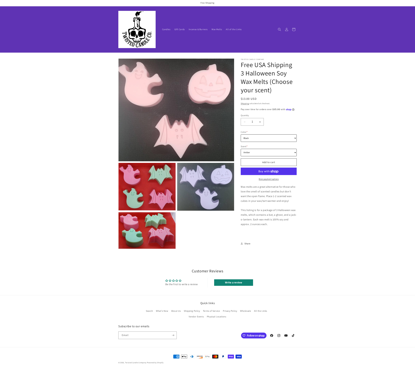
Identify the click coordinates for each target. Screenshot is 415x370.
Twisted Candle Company (135, 362)
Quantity (245, 115)
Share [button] (247, 243)
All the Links (260, 310)
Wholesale (245, 310)
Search (149, 310)
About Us (176, 310)
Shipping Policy (192, 310)
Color (244, 132)
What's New (162, 310)
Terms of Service (211, 310)
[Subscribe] (173, 335)
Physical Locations (216, 316)
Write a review (233, 282)
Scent (244, 146)
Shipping (245, 103)
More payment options (269, 179)
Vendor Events (196, 316)
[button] (279, 29)
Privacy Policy (230, 310)
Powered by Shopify (155, 362)
